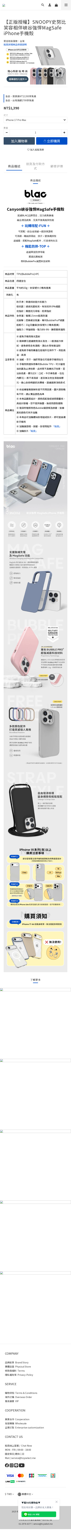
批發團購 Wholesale (16, 1423)
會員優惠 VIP (12, 1401)
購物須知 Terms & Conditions (21, 1393)
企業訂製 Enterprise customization (24, 1427)
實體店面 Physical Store (18, 1366)
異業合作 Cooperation (17, 1419)
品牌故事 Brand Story (16, 1362)
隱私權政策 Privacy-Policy (19, 1374)
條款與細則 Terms (15, 1370)
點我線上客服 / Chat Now (18, 1445)
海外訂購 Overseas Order (18, 1397)
